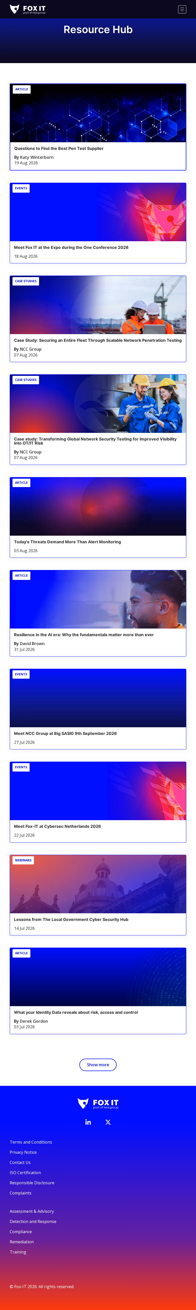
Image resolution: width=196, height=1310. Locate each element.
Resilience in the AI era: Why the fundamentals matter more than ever (84, 634)
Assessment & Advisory (32, 1211)
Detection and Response (33, 1221)
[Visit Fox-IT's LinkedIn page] (88, 1122)
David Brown (32, 643)
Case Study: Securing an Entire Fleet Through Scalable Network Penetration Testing (98, 340)
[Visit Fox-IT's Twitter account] (108, 1122)
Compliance (21, 1231)
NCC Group (31, 349)
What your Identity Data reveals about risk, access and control (76, 1012)
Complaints (20, 1193)
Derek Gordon (34, 1021)
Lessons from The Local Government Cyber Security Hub (71, 919)
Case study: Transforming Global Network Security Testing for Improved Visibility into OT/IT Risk (95, 441)
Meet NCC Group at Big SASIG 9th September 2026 (65, 733)
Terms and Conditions (31, 1142)
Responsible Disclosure (32, 1183)
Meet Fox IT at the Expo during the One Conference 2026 (71, 247)
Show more (98, 1064)
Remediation (22, 1242)
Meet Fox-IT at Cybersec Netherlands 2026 (57, 826)
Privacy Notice (23, 1152)
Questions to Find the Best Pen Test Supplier (59, 148)
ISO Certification (25, 1172)
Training (18, 1252)
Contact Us (20, 1162)
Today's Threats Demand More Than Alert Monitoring (67, 541)
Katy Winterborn (37, 157)
